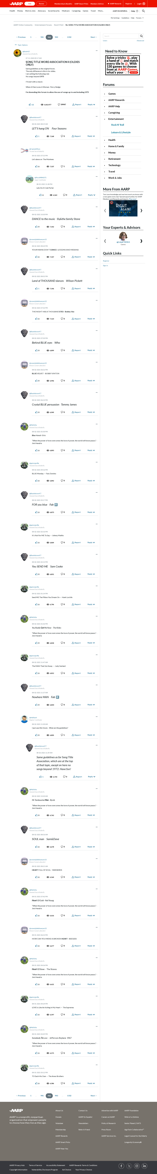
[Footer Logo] (28, 1110)
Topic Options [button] (23, 45)
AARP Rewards (116, 100)
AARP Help (114, 106)
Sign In (105, 265)
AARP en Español (120, 11)
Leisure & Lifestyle (121, 132)
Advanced (140, 41)
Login (139, 4)
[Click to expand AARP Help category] (105, 107)
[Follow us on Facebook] (121, 1166)
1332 (69, 37)
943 (56, 37)
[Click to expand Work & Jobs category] (105, 178)
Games (112, 93)
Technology (114, 165)
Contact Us (82, 1110)
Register (129, 4)
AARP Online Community (23, 25)
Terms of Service (35, 1165)
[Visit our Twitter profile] (129, 1166)
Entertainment (116, 119)
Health (111, 140)
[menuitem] (12, 12)
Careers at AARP (108, 1117)
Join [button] (29, 4)
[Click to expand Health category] (105, 140)
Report (78, 104)
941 (42, 37)
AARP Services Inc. (108, 1136)
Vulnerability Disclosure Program (45, 1169)
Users (105, 41)
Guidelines (125, 18)
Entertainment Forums (43, 25)
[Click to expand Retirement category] (105, 159)
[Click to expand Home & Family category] (105, 146)
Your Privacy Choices (83, 1169)
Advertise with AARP (109, 1110)
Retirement (114, 158)
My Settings (115, 18)
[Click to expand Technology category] (105, 165)
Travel (111, 171)
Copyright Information (18, 1169)
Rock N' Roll (58, 25)
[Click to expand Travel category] (105, 172)
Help (132, 18)
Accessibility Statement (55, 1165)
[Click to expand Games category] (105, 94)
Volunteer (59, 1123)
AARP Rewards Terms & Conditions (83, 1165)
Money (112, 152)
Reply (90, 104)
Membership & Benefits (63, 4)
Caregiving (114, 112)
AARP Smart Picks (81, 4)
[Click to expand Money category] (105, 153)
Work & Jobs (115, 177)
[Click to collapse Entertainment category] (105, 119)
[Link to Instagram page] (137, 1166)
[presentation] (105, 209)
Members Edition (97, 4)
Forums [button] (138, 18)
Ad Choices (66, 1169)
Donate (58, 1117)
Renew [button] (41, 4)
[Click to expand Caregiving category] (105, 113)
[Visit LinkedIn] (144, 1166)
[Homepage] (16, 3)
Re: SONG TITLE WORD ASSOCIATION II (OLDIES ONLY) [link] (88, 25)
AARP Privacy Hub (17, 1165)
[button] (143, 11)
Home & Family (116, 146)
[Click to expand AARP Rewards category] (105, 100)
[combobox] (123, 36)
